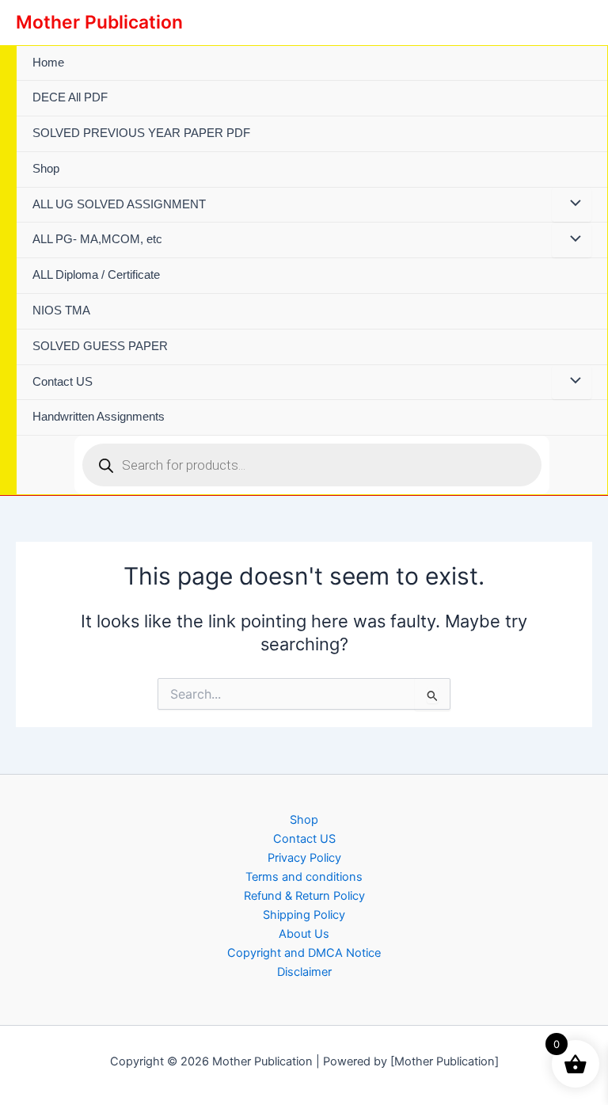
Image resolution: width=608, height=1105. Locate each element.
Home (48, 62)
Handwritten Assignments (98, 416)
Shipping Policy (304, 915)
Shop (45, 168)
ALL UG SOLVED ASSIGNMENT (119, 204)
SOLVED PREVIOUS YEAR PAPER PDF (141, 133)
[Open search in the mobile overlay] (311, 465)
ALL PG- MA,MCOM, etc (97, 239)
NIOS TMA (61, 310)
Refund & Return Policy (304, 896)
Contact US (62, 381)
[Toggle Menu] (571, 205)
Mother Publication (99, 22)
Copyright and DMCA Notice (304, 953)
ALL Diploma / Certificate (96, 275)
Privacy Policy (304, 858)
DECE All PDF (70, 97)
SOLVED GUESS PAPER (100, 346)
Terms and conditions (304, 877)
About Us (304, 934)
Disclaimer (304, 972)
